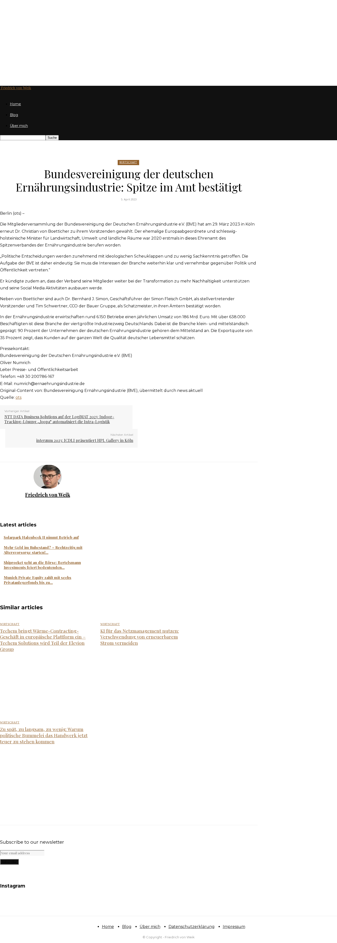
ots (18, 397)
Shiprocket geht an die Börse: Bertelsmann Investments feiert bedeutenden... (42, 565)
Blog (14, 115)
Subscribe (9, 862)
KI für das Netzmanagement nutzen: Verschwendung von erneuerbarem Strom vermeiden (139, 637)
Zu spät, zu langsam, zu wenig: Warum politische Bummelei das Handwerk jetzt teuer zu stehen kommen (44, 735)
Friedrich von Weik (47, 494)
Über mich (19, 125)
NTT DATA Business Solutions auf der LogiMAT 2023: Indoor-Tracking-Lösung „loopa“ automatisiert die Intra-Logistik (59, 419)
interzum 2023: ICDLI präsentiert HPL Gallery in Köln (84, 440)
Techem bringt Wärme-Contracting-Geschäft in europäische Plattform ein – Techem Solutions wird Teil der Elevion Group (43, 640)
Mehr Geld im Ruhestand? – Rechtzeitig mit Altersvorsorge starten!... (43, 550)
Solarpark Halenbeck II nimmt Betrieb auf (41, 537)
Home (15, 104)
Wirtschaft (128, 162)
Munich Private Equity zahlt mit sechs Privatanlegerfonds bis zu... (37, 580)
